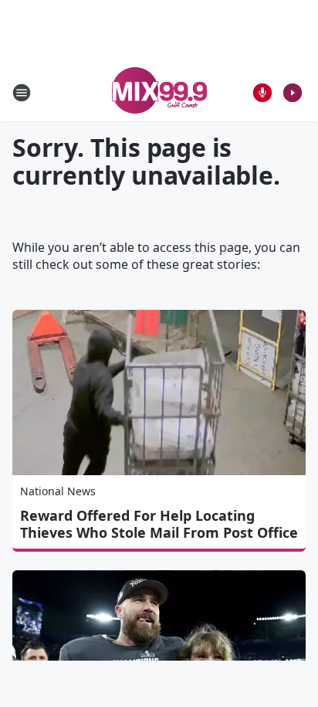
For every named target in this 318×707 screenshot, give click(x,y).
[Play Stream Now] (292, 92)
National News (58, 491)
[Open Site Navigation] (21, 92)
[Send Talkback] (262, 92)
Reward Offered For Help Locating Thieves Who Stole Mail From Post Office (159, 524)
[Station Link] (159, 92)
